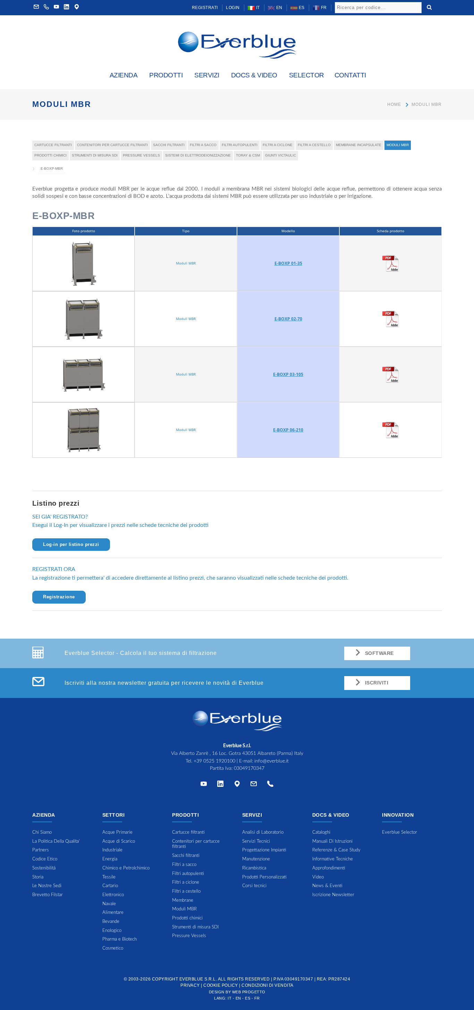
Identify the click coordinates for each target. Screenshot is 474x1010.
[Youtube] (56, 7)
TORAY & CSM (248, 155)
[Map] (76, 7)
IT (257, 7)
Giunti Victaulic (280, 155)
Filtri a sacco (203, 145)
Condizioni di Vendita (268, 985)
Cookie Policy (220, 985)
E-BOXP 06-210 (288, 430)
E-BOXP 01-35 (288, 263)
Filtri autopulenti (239, 145)
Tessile (109, 877)
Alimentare (113, 912)
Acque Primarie (117, 832)
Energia (109, 859)
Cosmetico (112, 948)
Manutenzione (256, 859)
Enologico (111, 930)
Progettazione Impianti (264, 850)
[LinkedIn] (66, 7)
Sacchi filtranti (169, 145)
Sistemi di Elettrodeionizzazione (198, 155)
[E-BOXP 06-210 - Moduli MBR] (84, 429)
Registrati (205, 7)
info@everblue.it (271, 761)
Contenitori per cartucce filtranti (112, 145)
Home (394, 104)
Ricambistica (254, 868)
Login (233, 7)
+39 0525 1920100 (214, 761)
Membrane (182, 900)
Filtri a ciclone (278, 145)
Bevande (110, 921)
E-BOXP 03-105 (288, 374)
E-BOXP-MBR (52, 168)
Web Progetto (248, 992)
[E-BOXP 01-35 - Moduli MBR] (84, 262)
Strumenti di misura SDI (95, 155)
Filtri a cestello (314, 145)
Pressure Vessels (141, 155)
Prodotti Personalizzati (264, 877)
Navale (109, 904)
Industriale (112, 850)
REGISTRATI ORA (53, 569)
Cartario (110, 886)
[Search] (429, 6)
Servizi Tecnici (256, 841)
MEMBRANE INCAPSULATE (358, 145)
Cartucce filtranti (53, 145)
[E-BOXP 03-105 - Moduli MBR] (84, 373)
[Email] (254, 785)
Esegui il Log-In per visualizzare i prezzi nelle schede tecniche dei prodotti (120, 525)
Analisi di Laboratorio (262, 832)
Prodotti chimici (50, 155)
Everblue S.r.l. (198, 979)
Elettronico (113, 895)
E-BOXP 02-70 (288, 319)
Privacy (190, 985)
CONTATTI (350, 75)
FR (323, 7)
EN (278, 7)
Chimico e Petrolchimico (126, 868)
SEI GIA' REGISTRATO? (60, 517)
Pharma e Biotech (119, 939)
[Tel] (270, 785)
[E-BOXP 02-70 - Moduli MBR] (84, 318)
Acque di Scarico (118, 841)
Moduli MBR (427, 104)
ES (301, 7)
